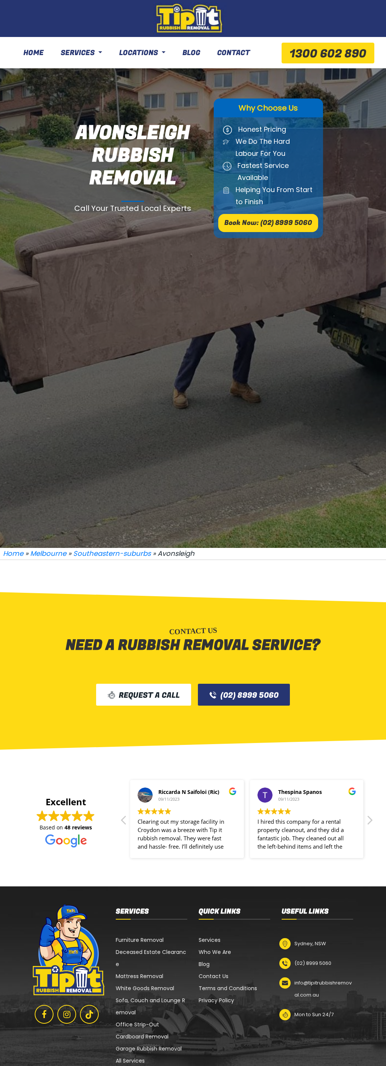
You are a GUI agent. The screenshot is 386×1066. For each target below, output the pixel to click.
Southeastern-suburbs (112, 553)
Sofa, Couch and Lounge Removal (150, 1006)
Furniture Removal (140, 940)
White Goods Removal (145, 988)
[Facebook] (44, 1014)
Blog (191, 53)
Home (33, 53)
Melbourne (48, 553)
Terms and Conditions (228, 988)
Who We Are (215, 952)
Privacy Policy (216, 1000)
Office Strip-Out (137, 1024)
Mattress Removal (139, 976)
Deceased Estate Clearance (151, 958)
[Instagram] (66, 1014)
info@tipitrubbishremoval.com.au (323, 988)
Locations (138, 53)
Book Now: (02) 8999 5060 (268, 223)
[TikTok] (89, 1014)
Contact (233, 53)
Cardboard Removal (142, 1036)
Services (78, 53)
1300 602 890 (328, 54)
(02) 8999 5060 (250, 695)
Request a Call (149, 695)
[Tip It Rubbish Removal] (190, 18)
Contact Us (213, 976)
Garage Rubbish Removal (149, 1048)
